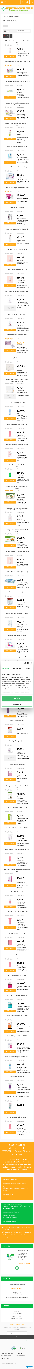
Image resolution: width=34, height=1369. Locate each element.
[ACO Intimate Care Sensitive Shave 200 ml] (10, 50)
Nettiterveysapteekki (7, 1353)
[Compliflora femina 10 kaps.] (10, 644)
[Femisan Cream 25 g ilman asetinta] (10, 1126)
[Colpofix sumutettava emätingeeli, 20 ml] (10, 709)
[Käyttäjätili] (27, 2)
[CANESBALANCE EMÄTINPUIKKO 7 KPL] (10, 1106)
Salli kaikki (17, 698)
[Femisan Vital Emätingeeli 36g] (10, 433)
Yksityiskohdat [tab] (17, 668)
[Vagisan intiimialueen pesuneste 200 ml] (10, 132)
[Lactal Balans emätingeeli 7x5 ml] (10, 156)
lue (26, 1340)
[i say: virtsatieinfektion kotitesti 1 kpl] (10, 300)
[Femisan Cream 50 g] (10, 964)
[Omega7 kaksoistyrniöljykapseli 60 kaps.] (10, 539)
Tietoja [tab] (28, 668)
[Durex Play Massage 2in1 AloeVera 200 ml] (10, 474)
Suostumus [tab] (5, 668)
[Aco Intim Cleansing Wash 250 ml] (10, 238)
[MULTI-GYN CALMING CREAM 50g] (10, 837)
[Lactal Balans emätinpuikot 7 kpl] (10, 176)
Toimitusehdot (20, 1356)
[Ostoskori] (22, 2)
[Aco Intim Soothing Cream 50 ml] (10, 279)
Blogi (20, 1353)
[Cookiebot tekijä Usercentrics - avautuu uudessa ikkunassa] (24, 663)
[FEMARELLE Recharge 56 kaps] (10, 984)
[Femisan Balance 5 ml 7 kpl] (10, 942)
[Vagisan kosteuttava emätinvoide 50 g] (10, 70)
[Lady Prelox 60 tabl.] (10, 367)
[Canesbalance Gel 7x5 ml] (10, 601)
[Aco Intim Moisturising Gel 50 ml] (10, 258)
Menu (5, 2)
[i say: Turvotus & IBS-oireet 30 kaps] (10, 623)
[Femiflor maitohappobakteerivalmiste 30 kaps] (10, 196)
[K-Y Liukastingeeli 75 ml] (10, 412)
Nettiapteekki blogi (8, 1194)
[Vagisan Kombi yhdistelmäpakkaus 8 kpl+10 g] (10, 112)
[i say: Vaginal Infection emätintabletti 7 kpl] (10, 879)
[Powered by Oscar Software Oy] (29, 1367)
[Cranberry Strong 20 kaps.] (10, 773)
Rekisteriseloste (6, 1356)
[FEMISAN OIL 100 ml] (10, 900)
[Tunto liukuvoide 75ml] (10, 1086)
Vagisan (6, 26)
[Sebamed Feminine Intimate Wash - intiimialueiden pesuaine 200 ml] (10, 517)
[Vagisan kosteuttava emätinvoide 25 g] (10, 90)
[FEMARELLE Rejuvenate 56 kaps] (10, 1005)
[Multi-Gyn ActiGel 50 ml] (10, 217)
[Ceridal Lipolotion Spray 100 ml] (10, 817)
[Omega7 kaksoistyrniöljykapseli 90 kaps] (10, 795)
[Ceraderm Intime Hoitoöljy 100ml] (10, 454)
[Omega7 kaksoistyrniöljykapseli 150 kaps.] (10, 496)
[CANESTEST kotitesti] (10, 730)
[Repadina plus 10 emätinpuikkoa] (10, 344)
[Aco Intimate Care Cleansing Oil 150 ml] (10, 560)
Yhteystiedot (5, 1359)
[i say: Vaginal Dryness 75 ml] (10, 323)
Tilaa (17, 1337)
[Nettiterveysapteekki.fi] (17, 8)
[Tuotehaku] (31, 2)
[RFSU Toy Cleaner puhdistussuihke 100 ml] (10, 1065)
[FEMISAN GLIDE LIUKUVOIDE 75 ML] (10, 921)
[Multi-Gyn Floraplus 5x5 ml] (10, 750)
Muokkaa (16, 704)
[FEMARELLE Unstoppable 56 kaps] (10, 1025)
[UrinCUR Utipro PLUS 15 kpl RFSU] (10, 1045)
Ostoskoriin (10, 57)
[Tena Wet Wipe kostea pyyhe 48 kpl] (10, 581)
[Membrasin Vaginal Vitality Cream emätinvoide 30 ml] (10, 389)
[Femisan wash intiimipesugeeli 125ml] (10, 859)
